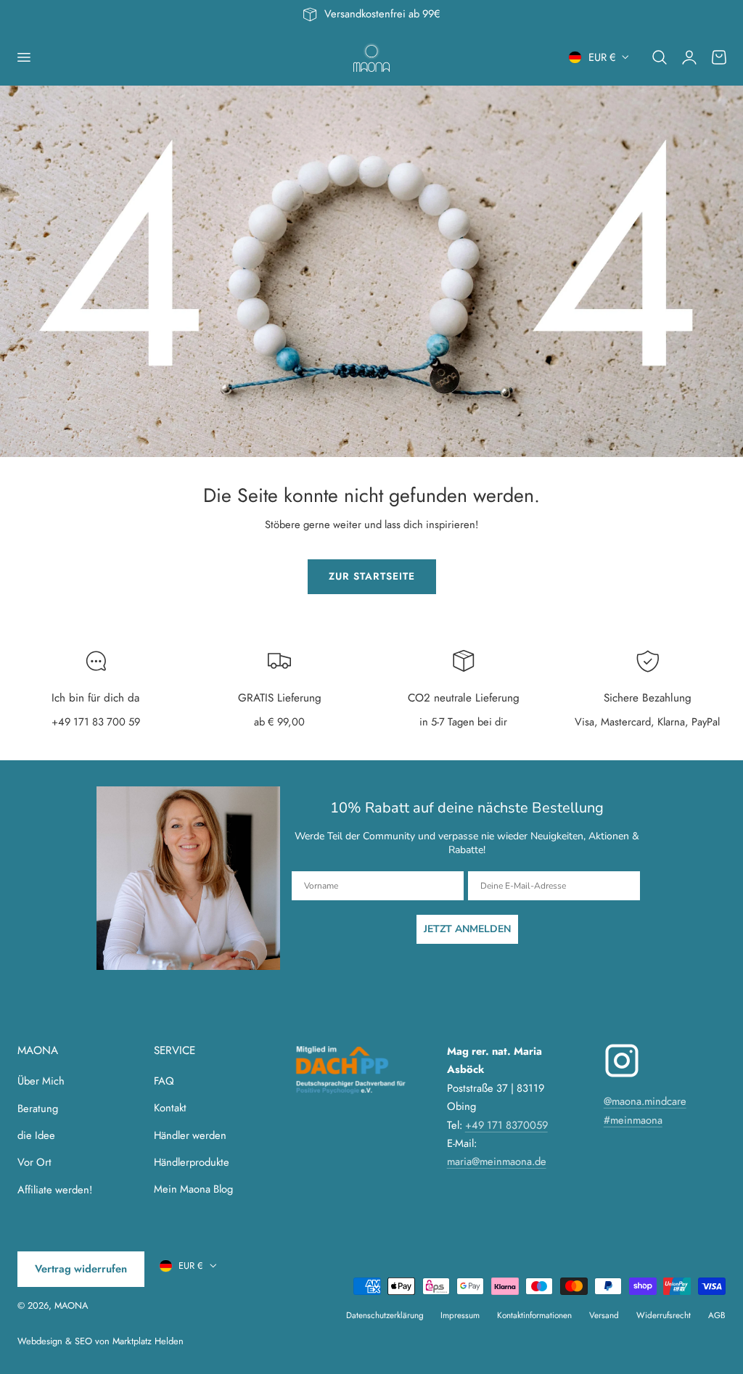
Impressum (460, 1315)
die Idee (36, 1135)
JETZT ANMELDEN (467, 929)
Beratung (37, 1108)
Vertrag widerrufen (81, 1269)
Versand (604, 1315)
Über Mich (41, 1081)
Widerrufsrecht (663, 1315)
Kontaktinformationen (534, 1315)
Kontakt (170, 1108)
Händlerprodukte (191, 1162)
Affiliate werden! (54, 1190)
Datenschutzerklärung (385, 1315)
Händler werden (190, 1135)
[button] (23, 57)
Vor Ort (34, 1162)
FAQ (164, 1081)
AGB (717, 1315)
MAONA (71, 1305)
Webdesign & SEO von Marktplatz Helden (100, 1341)
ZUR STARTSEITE (372, 576)
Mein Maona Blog (193, 1190)
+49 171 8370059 (506, 1125)
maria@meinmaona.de (496, 1161)
